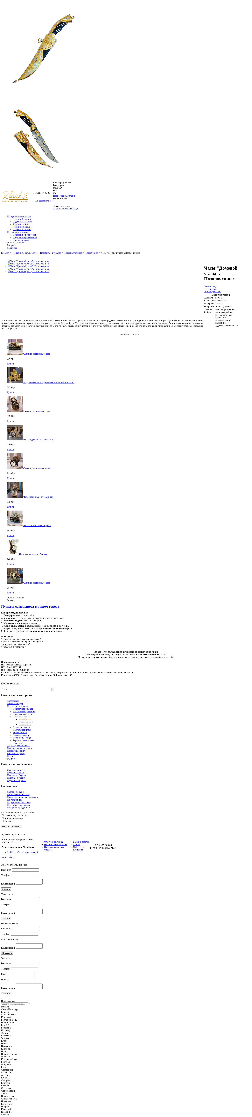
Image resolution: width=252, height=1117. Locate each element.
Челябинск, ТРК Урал (15, 815)
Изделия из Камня (22, 229)
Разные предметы (21, 727)
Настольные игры (22, 730)
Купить (10, 363)
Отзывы (11, 600)
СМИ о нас (78, 847)
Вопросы (11, 245)
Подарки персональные (18, 802)
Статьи (76, 844)
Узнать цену (210, 286)
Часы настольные (73, 253)
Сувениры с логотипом (18, 805)
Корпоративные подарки (19, 748)
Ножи (10, 756)
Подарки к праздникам (18, 807)
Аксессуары (13, 701)
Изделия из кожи (15, 772)
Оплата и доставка (16, 242)
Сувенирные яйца (22, 737)
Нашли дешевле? (212, 291)
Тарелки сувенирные (23, 740)
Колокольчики (20, 732)
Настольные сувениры (24, 711)
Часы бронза (92, 253)
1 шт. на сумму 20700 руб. (66, 208)
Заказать (6, 889)
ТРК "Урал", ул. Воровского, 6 (22, 852)
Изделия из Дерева (22, 227)
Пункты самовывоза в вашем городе (30, 606)
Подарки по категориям (24, 253)
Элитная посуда (15, 703)
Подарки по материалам (19, 216)
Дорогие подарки (15, 792)
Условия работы (81, 842)
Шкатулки (18, 743)
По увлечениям (14, 800)
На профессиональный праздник (23, 797)
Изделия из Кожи (21, 224)
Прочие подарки (21, 240)
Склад (8, 821)
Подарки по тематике (17, 232)
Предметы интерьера (50, 253)
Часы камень (25, 724)
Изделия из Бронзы (22, 221)
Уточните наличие (14, 818)
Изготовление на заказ (18, 794)
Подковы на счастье (23, 714)
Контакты (12, 248)
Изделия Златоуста (22, 219)
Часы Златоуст (26, 722)
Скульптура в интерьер (18, 745)
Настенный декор (15, 753)
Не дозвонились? (43, 200)
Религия (11, 758)
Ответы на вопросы (54, 847)
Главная (5, 253)
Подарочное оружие (23, 709)
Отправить (7, 953)
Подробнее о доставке (64, 196)
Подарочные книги (16, 751)
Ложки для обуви (21, 735)
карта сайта (7, 857)
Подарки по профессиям (25, 235)
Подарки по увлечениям (25, 237)
